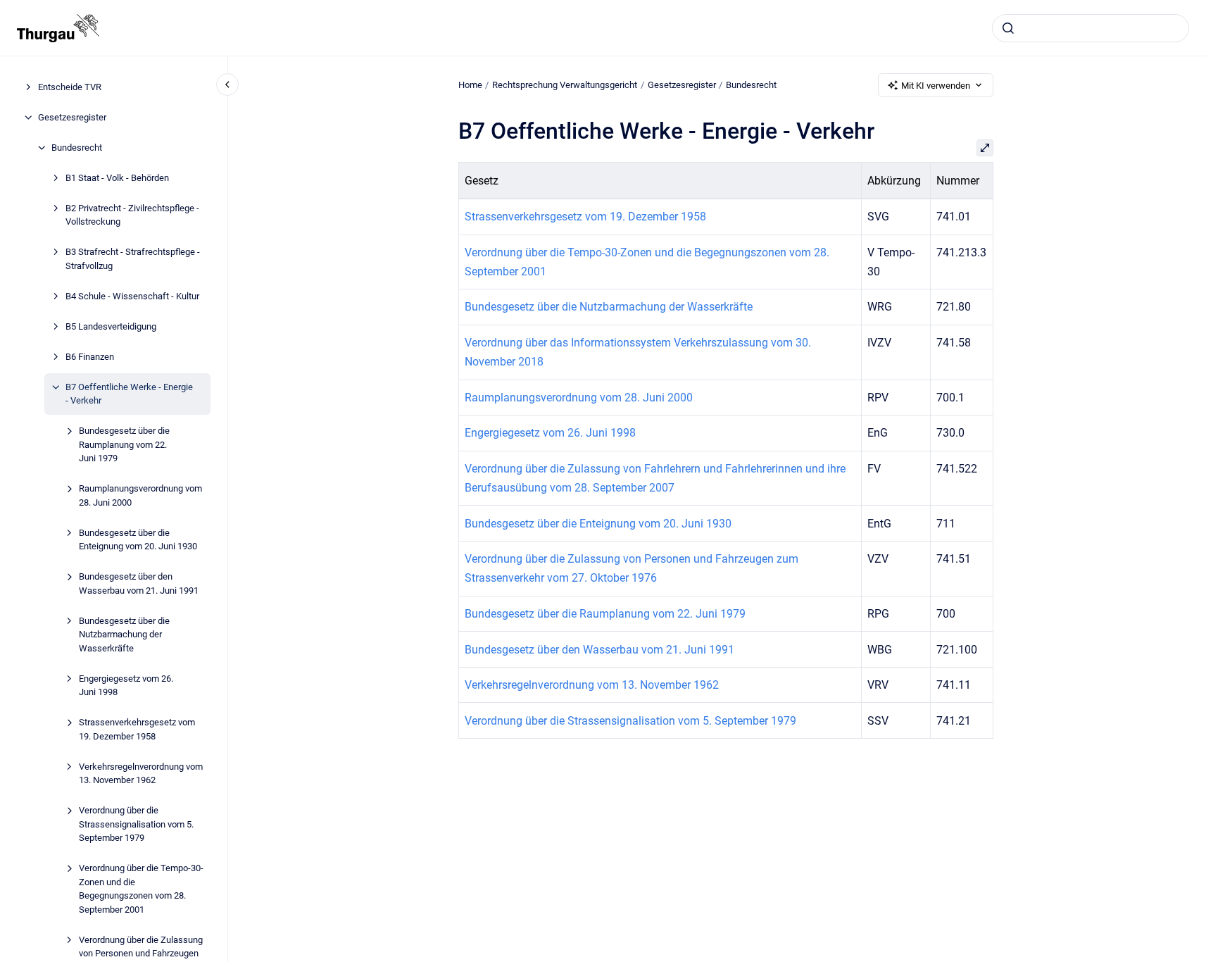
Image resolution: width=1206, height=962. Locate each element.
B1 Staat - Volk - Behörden (117, 178)
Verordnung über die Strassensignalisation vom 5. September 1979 (136, 824)
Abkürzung (894, 180)
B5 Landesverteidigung (110, 326)
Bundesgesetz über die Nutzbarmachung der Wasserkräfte (124, 635)
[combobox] (1090, 28)
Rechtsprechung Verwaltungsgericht (564, 85)
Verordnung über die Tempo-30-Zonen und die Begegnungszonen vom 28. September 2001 (141, 889)
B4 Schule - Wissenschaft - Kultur (132, 296)
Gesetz (481, 180)
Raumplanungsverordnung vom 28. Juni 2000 (140, 495)
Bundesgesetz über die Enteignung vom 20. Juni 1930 (138, 539)
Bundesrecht (76, 147)
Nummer (957, 180)
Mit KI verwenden (935, 85)
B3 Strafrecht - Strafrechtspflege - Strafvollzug (132, 258)
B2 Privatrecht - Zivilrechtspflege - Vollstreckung (132, 215)
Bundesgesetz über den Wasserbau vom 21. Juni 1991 (139, 583)
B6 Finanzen (89, 356)
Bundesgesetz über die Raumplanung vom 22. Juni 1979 (124, 444)
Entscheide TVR (69, 87)
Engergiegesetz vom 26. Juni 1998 (126, 685)
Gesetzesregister (72, 117)
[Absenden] (1008, 28)
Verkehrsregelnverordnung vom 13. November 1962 (141, 773)
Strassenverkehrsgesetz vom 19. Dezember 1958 (137, 729)
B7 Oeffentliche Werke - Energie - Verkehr (129, 394)
